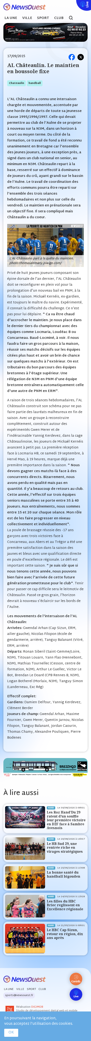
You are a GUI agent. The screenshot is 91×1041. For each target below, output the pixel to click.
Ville (27, 18)
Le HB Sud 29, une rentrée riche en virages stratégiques (65, 848)
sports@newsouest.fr (19, 995)
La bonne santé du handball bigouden (63, 874)
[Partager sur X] (80, 57)
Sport (43, 18)
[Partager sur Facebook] (72, 57)
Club (58, 18)
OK (11, 1032)
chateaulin (16, 83)
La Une (10, 18)
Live (75, 2)
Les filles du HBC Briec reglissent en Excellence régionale (65, 905)
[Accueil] (23, 7)
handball (35, 83)
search (73, 18)
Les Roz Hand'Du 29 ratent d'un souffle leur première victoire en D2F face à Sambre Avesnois (66, 820)
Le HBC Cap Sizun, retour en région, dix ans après (65, 934)
